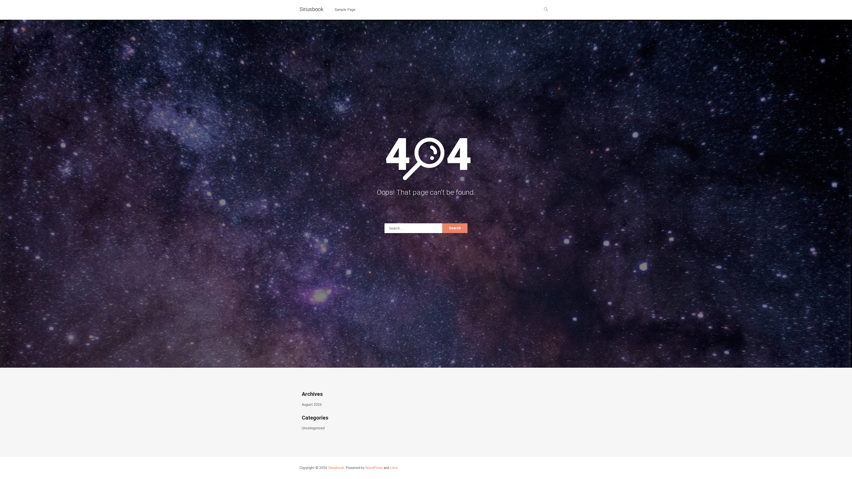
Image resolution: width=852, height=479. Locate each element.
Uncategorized (313, 428)
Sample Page (345, 10)
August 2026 (312, 404)
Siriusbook (311, 9)
